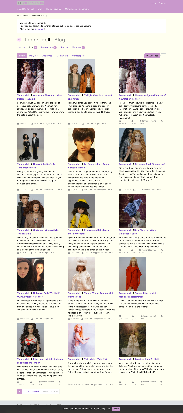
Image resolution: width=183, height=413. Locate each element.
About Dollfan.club (26, 9)
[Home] (18, 16)
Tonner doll (23, 95)
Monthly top (62, 55)
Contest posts (78, 55)
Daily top (33, 55)
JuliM (36, 123)
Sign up (162, 3)
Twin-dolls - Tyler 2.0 (95, 359)
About (22, 47)
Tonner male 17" (49, 190)
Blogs (49, 9)
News (40, 9)
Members (78, 47)
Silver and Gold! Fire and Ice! (150, 164)
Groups (57, 9)
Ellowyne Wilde (49, 123)
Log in (153, 3)
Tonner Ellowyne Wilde (148, 122)
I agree (116, 409)
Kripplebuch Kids (100, 253)
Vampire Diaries (99, 190)
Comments (84, 9)
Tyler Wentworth (100, 384)
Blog (32, 47)
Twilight (97, 123)
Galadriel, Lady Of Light (147, 359)
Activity (64, 47)
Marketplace (71, 9)
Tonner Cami (149, 190)
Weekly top (47, 55)
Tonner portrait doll (148, 317)
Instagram (39, 29)
